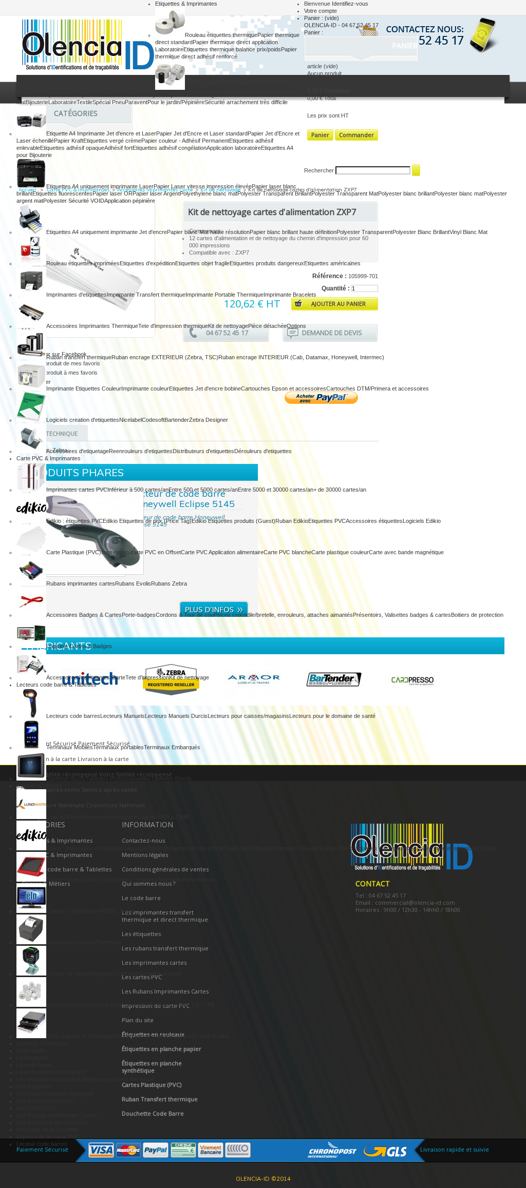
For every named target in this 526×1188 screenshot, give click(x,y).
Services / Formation (42, 1043)
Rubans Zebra (169, 583)
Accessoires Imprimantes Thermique (92, 326)
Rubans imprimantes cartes (80, 583)
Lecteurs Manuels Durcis (176, 716)
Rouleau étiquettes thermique (221, 35)
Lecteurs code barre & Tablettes (56, 684)
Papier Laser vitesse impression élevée (203, 186)
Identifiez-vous (350, 4)
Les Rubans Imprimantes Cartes (57, 1115)
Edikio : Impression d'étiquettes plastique (96, 848)
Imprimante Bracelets (290, 294)
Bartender (176, 420)
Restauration (101, 817)
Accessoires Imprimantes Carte (85, 677)
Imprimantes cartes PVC (76, 489)
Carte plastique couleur (340, 552)
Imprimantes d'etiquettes (76, 294)
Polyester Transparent (364, 232)
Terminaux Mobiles (69, 747)
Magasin (127, 817)
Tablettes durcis (66, 778)
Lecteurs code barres (73, 716)
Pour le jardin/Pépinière (175, 102)
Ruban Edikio (291, 521)
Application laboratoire (233, 148)
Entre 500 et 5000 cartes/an (203, 489)
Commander (356, 135)
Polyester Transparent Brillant (274, 193)
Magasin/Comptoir (113, 973)
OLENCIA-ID (85, 46)
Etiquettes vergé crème (112, 141)
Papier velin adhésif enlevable (112, 95)
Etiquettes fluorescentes (62, 193)
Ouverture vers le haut (200, 1036)
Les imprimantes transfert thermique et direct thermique (85, 1079)
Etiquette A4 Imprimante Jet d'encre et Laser (101, 133)
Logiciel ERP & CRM (163, 817)
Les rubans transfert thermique (54, 1093)
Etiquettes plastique (376, 848)
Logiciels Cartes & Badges (79, 646)
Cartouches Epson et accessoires (283, 388)
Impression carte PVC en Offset (141, 552)
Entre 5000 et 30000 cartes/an (275, 489)
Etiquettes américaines (332, 263)
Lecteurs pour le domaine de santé (332, 716)
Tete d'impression (147, 677)
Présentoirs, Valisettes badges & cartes (402, 615)
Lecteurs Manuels (122, 716)
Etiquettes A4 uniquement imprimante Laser (100, 186)
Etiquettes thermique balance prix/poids (232, 49)
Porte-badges (139, 615)
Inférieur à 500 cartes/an (137, 489)
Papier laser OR (112, 193)
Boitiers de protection (477, 615)
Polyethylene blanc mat (208, 193)
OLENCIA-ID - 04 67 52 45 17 (341, 25)
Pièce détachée (267, 326)
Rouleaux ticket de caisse (117, 1005)
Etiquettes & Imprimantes (186, 4)
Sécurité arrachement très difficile (246, 102)
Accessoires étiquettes (374, 521)
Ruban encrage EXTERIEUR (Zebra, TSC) (164, 357)
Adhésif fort (118, 148)
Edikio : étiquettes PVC (74, 521)
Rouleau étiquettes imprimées (83, 263)
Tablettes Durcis (171, 778)
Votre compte (320, 11)
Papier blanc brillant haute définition (293, 232)
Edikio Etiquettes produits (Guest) (233, 521)
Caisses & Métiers (39, 786)
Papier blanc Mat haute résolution (208, 232)
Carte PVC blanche (287, 552)
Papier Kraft (68, 141)
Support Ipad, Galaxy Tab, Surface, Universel (102, 880)
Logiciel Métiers (65, 817)
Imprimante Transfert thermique (146, 294)
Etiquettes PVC (327, 521)
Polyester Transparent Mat (344, 193)
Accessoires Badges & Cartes (84, 615)
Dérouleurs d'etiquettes (263, 451)
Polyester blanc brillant (406, 193)
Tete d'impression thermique (173, 326)
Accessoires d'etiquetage (77, 451)
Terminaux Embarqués (172, 747)
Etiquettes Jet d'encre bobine (205, 388)
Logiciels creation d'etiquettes (82, 420)
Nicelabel (130, 420)
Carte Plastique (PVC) (73, 552)
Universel (203, 880)
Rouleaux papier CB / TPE (182, 1005)
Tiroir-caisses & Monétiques (81, 1036)
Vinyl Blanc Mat (468, 232)
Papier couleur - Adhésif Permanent (185, 141)
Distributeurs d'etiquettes (203, 451)
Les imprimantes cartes (45, 1101)
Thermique (108, 942)
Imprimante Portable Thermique (224, 294)
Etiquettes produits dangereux (267, 263)
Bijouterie (37, 102)
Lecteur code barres (41, 1144)
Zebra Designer (208, 420)
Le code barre (33, 1065)
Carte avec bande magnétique (406, 552)
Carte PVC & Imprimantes (48, 458)
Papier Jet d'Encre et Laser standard (202, 133)
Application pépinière (129, 201)
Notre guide (30, 1050)
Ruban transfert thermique (78, 357)
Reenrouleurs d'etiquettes (141, 451)
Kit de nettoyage (228, 326)
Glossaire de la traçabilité (47, 1129)
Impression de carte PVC (47, 1137)
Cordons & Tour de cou (185, 615)
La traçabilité (32, 1058)
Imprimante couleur (145, 388)
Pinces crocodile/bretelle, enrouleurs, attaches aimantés (283, 615)
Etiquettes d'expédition (147, 263)
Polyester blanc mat (458, 193)
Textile (84, 102)
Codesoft (153, 420)
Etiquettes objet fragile (202, 263)
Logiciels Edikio (422, 521)
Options (296, 326)
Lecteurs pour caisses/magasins (248, 716)
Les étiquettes (33, 1086)
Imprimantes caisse (70, 942)
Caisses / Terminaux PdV (77, 911)
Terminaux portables (118, 747)
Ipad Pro (180, 880)
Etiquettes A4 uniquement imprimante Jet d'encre (106, 232)
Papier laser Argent (156, 193)
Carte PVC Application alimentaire (222, 552)
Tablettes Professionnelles (118, 778)
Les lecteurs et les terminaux (52, 1122)
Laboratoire (62, 102)
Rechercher (319, 170)
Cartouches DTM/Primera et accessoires (377, 388)
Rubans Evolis (133, 583)
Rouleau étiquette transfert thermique (231, 88)
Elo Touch (121, 911)
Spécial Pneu (108, 102)
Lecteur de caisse (68, 973)
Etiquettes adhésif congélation (169, 148)
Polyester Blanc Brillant (420, 232)
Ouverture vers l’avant (144, 1036)
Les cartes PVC (36, 1108)
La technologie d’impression (50, 1072)
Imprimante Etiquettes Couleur (83, 388)
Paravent (136, 102)
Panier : (321, 18)
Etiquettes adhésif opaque (72, 148)
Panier (406, 45)
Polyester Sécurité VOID (73, 201)
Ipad (164, 880)
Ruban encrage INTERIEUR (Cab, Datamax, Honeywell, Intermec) (301, 357)
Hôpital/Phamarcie (158, 973)
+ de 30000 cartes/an (339, 489)
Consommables (65, 1005)
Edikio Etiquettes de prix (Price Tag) (147, 521)
